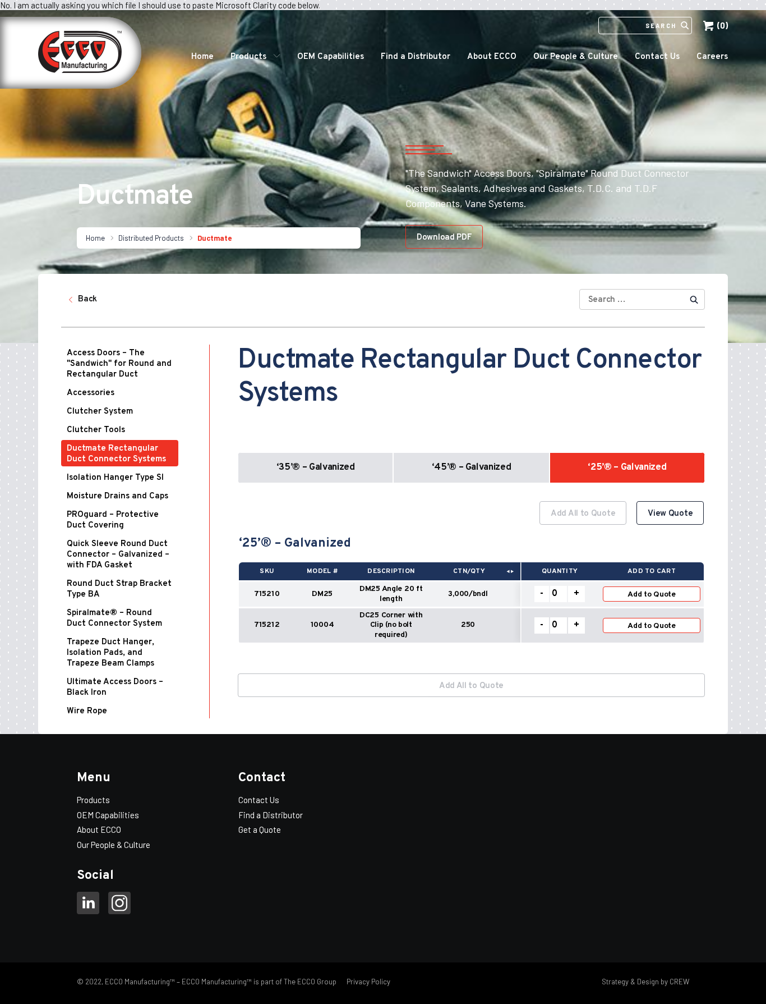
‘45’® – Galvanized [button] (471, 467)
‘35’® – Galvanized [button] (315, 467)
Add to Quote (651, 594)
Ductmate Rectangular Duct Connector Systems (116, 454)
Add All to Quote (583, 513)
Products (248, 57)
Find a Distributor (415, 57)
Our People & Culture (575, 57)
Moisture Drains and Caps (117, 496)
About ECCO (491, 57)
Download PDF (444, 237)
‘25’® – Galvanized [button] (627, 467)
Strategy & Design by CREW (645, 981)
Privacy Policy (367, 981)
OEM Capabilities (330, 57)
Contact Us (657, 57)
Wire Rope (87, 711)
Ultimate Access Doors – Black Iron (115, 687)
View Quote (670, 513)
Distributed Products (151, 237)
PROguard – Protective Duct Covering (113, 520)
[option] (471, 578)
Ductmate (214, 237)
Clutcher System (100, 411)
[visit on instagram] (119, 905)
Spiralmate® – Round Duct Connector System (114, 618)
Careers (712, 57)
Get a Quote (259, 829)
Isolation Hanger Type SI (115, 478)
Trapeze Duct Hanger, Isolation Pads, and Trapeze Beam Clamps (110, 653)
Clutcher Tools (96, 430)
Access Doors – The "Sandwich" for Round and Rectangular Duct (119, 364)
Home (202, 57)
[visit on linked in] (88, 905)
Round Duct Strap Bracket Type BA (119, 589)
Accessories (90, 393)
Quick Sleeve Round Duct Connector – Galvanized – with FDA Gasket (118, 555)
